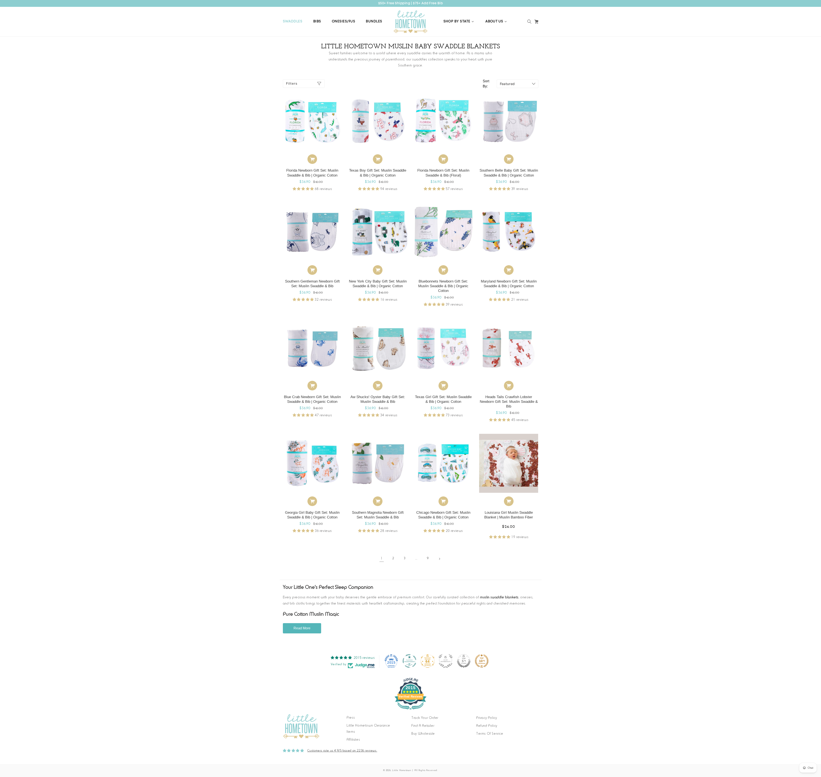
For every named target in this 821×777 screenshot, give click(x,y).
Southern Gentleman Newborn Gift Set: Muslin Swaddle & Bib (312, 283)
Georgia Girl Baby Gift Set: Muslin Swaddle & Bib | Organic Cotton (312, 515)
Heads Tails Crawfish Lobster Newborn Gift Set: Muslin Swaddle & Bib (509, 401)
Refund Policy (486, 726)
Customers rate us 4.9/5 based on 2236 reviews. (342, 750)
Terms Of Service (489, 734)
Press (351, 718)
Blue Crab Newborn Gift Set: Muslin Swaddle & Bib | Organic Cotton (312, 399)
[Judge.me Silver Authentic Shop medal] (445, 661)
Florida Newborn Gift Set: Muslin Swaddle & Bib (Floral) (443, 172)
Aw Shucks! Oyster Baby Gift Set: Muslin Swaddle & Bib (377, 399)
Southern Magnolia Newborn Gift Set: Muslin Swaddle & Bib (378, 515)
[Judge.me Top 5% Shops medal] (464, 661)
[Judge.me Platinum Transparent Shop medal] (409, 661)
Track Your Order (424, 718)
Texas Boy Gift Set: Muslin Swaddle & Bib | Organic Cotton (377, 172)
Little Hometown (401, 770)
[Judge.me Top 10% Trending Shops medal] (482, 661)
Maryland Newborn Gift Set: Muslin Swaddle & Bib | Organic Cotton (509, 283)
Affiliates (353, 740)
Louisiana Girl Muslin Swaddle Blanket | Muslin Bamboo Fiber (508, 515)
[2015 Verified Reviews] (410, 710)
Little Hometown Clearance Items (368, 729)
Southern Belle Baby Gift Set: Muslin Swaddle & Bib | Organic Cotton (509, 172)
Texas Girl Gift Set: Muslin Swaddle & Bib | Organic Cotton (443, 399)
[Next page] (439, 559)
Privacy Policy (486, 718)
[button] (459, 21)
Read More (302, 628)
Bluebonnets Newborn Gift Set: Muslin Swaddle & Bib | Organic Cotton (443, 286)
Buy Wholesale (423, 734)
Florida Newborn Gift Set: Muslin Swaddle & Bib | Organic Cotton (312, 172)
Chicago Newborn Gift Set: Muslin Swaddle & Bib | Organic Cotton (443, 515)
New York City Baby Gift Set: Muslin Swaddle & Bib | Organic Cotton (378, 283)
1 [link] (382, 558)
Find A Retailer (422, 726)
